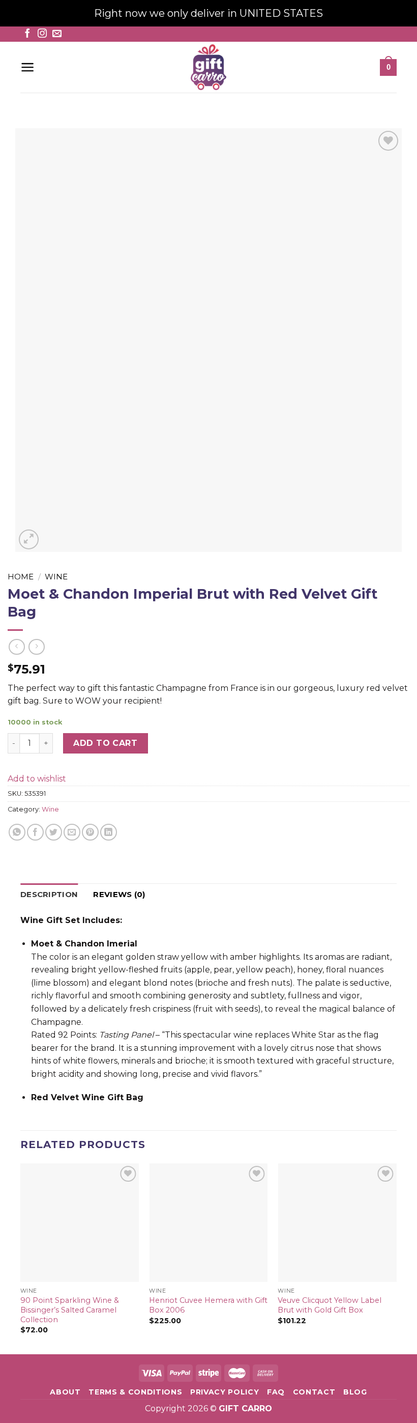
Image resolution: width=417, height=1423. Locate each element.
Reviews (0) (119, 894)
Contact (314, 1392)
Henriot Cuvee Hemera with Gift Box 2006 (208, 1305)
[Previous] (20, 1257)
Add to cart (105, 743)
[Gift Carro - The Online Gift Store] (208, 67)
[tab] (49, 894)
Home (21, 576)
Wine (56, 576)
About (65, 1392)
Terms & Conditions (135, 1392)
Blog (355, 1392)
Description (49, 894)
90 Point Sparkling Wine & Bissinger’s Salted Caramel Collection (69, 1310)
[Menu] (27, 67)
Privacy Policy (224, 1392)
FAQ (276, 1392)
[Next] (396, 1257)
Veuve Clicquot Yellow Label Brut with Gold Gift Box (329, 1305)
